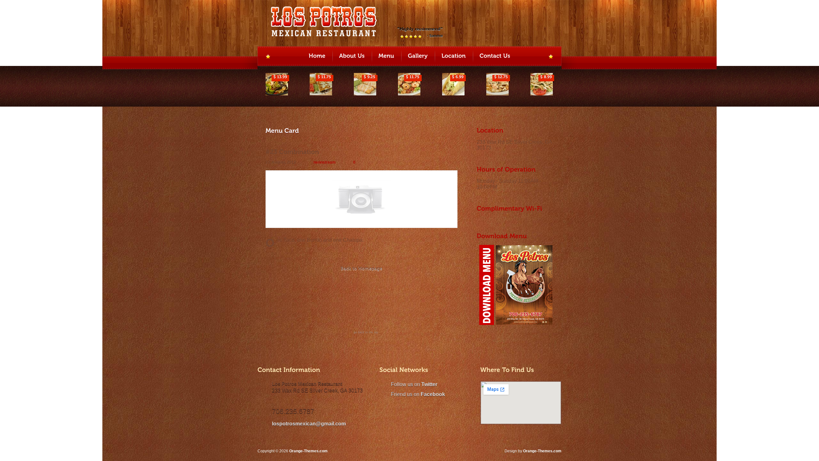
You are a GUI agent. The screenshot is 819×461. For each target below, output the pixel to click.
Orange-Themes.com (542, 451)
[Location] (453, 56)
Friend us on (418, 394)
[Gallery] (418, 56)
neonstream (325, 162)
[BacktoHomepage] (361, 269)
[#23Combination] (292, 152)
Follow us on (414, 384)
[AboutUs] (352, 56)
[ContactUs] (495, 56)
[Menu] (386, 56)
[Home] (317, 56)
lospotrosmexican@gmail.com (309, 423)
